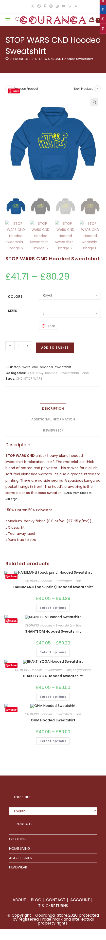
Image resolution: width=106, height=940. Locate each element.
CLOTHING (34, 373)
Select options (53, 608)
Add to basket (55, 347)
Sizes (12, 310)
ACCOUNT (80, 900)
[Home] (7, 59)
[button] (94, 102)
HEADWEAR (18, 867)
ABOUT (19, 900)
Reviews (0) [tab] (53, 430)
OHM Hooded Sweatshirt (53, 720)
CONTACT (56, 900)
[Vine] (70, 6)
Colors (15, 296)
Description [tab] (53, 408)
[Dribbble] (51, 6)
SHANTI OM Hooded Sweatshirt (53, 631)
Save (16, 91)
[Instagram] (57, 6)
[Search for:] (16, 19)
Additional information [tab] (53, 419)
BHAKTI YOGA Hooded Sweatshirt (53, 675)
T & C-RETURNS (53, 906)
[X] (32, 6)
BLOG (36, 900)
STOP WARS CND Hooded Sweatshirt (64, 59)
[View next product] (97, 88)
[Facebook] (39, 6)
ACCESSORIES (20, 857)
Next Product (83, 89)
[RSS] (75, 6)
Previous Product (26, 89)
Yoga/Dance (82, 670)
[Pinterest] (45, 6)
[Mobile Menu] (8, 19)
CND (19, 378)
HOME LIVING (19, 848)
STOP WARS (33, 378)
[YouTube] (63, 6)
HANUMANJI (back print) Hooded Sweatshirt (53, 586)
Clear (50, 326)
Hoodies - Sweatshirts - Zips (66, 373)
